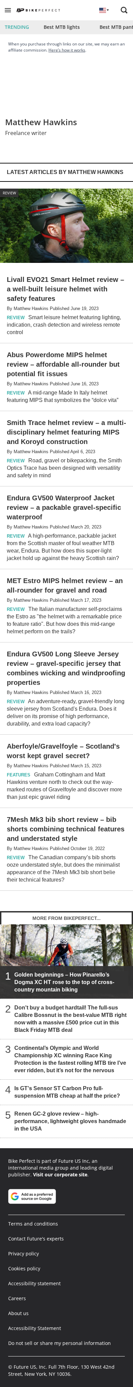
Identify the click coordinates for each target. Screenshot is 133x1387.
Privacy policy (23, 1253)
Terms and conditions (33, 1223)
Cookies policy (24, 1268)
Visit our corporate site (60, 1174)
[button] (8, 10)
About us (18, 1313)
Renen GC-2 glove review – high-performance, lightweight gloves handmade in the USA (70, 1121)
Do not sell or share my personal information (59, 1343)
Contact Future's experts (36, 1238)
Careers (17, 1298)
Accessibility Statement (34, 1328)
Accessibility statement (34, 1283)
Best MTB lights (62, 27)
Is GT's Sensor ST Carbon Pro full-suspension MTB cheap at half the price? (67, 1092)
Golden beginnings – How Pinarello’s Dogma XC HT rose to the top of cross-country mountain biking (64, 982)
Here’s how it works (66, 50)
